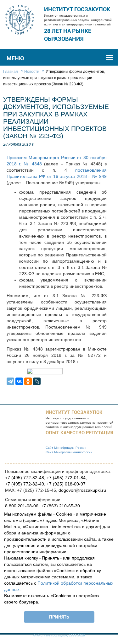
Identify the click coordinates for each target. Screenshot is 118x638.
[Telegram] (10, 381)
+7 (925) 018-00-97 (66, 483)
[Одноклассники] (28, 381)
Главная (10, 71)
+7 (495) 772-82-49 (24, 483)
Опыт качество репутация (79, 433)
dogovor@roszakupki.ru (82, 490)
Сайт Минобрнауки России (66, 447)
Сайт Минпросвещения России (69, 452)
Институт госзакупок (77, 9)
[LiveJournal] (37, 381)
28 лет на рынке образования (67, 35)
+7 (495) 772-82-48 (24, 477)
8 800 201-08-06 (21, 505)
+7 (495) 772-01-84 (66, 477)
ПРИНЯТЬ (59, 616)
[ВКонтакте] (19, 381)
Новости (31, 71)
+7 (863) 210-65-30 (60, 505)
